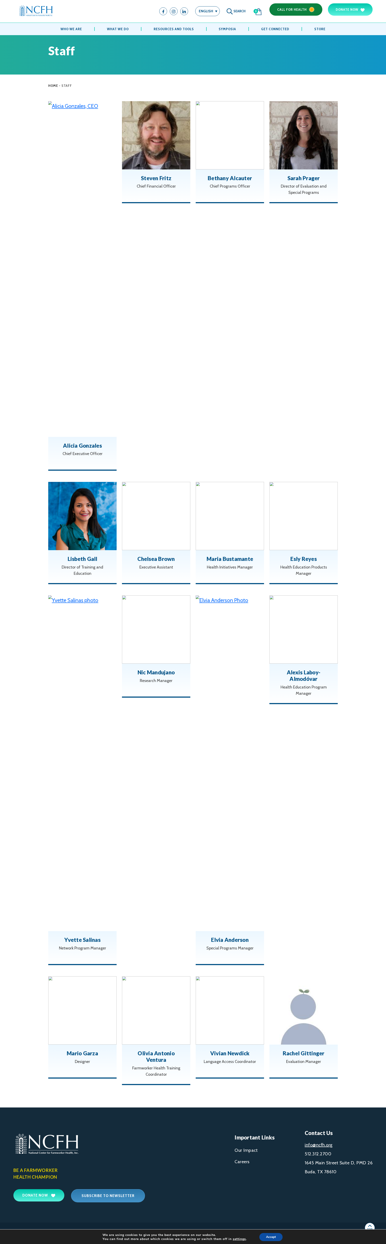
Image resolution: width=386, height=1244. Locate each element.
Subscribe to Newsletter (108, 1195)
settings (239, 1239)
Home (53, 85)
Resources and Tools (174, 29)
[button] (207, 11)
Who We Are (71, 29)
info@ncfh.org (319, 1145)
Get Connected (275, 29)
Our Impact (246, 1150)
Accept (271, 1237)
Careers (242, 1161)
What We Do (118, 29)
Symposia (227, 29)
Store (319, 29)
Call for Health (292, 9)
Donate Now (347, 9)
